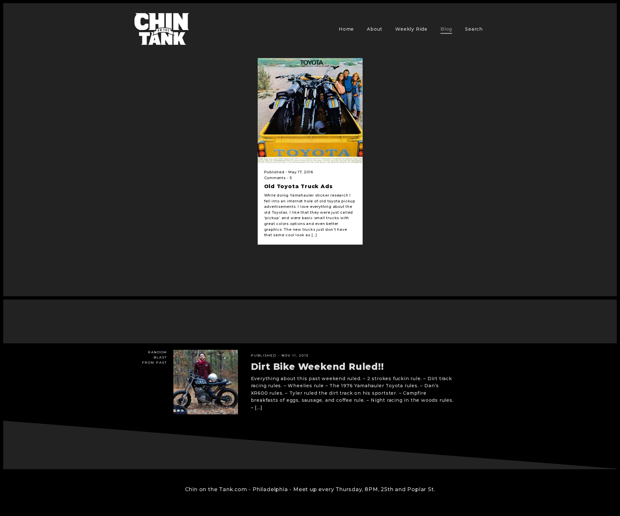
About (374, 29)
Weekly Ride (411, 29)
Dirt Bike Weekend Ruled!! (317, 366)
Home (346, 29)
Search (474, 29)
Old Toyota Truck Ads (298, 186)
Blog (446, 29)
